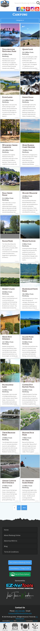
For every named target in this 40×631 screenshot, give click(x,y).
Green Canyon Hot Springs (9, 481)
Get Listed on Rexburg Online (20, 563)
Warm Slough (29, 240)
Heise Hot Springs (7, 337)
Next (24, 508)
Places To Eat (25, 630)
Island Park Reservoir (27, 337)
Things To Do (5, 630)
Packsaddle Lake (7, 385)
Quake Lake (27, 49)
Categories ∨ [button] (20, 20)
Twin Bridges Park (8, 433)
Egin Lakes (7, 97)
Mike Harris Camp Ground (28, 146)
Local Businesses (15, 630)
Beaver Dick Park (28, 433)
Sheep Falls (27, 97)
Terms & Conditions (11, 552)
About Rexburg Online (12, 535)
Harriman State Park (30, 289)
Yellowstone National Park (9, 50)
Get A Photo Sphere (22, 574)
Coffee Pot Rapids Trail (28, 385)
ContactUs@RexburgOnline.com (20, 613)
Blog (6, 546)
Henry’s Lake (8, 288)
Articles (35, 630)
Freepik (12, 621)
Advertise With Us (10, 541)
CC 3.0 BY (35, 621)
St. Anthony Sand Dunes (28, 481)
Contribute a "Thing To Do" (20, 568)
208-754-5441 (20, 611)
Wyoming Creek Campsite (9, 146)
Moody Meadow (29, 193)
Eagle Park (7, 240)
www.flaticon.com (21, 621)
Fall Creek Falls (7, 194)
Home (6, 530)
